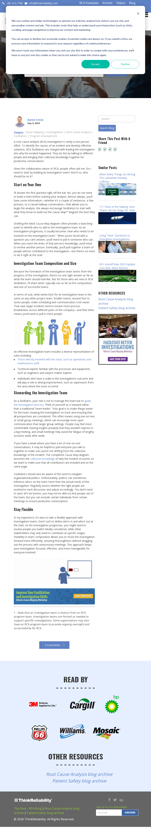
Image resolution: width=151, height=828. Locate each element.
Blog (132, 3)
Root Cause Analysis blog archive (115, 301)
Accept (95, 64)
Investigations (55, 132)
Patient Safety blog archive (116, 308)
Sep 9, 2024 (33, 123)
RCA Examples (89, 3)
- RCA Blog (28, 808)
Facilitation (20, 136)
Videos (120, 3)
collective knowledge (42, 458)
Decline (125, 64)
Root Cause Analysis (78, 132)
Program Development (43, 136)
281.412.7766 (15, 3)
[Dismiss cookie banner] (138, 14)
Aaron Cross (35, 119)
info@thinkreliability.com (43, 3)
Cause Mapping (34, 132)
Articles (107, 3)
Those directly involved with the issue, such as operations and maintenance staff (54, 361)
